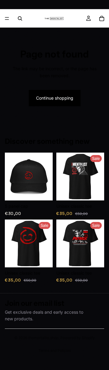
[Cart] (101, 18)
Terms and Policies (54, 350)
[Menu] (7, 18)
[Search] (20, 18)
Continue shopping (54, 98)
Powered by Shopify (77, 337)
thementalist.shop (43, 337)
